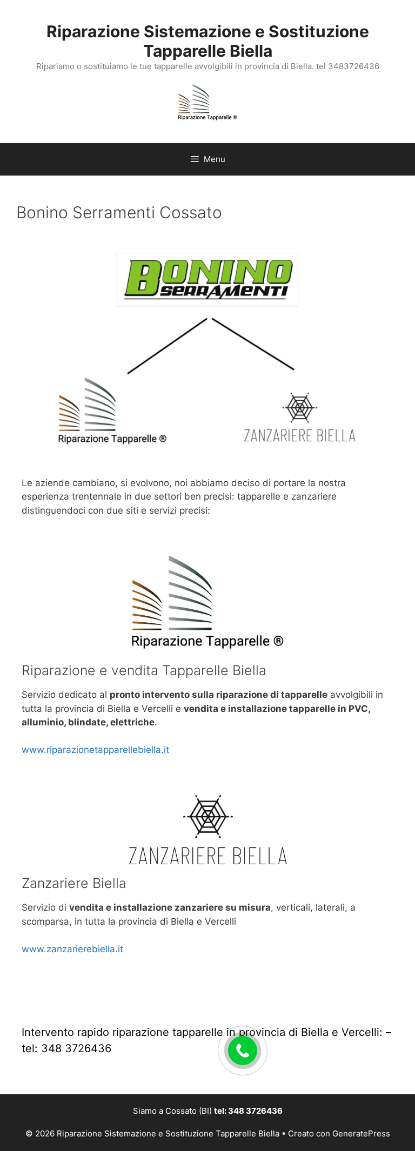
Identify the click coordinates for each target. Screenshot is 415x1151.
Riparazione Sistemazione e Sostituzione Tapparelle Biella (207, 41)
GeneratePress (361, 1133)
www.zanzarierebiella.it (72, 949)
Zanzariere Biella (74, 883)
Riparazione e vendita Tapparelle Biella (144, 670)
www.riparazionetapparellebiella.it (95, 749)
